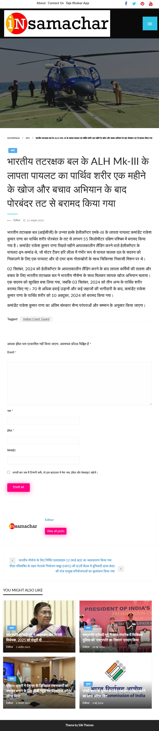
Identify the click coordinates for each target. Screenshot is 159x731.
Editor (17, 220)
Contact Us (56, 3)
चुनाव (88, 684)
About (41, 3)
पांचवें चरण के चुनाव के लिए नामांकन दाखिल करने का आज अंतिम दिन (114, 693)
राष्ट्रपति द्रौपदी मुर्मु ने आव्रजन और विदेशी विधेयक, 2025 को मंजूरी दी (34, 637)
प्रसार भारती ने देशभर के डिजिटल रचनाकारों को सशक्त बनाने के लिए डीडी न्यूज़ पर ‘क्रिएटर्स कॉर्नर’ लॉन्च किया (39, 691)
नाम (10, 411)
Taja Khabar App (77, 3)
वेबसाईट (11, 450)
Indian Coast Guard (36, 319)
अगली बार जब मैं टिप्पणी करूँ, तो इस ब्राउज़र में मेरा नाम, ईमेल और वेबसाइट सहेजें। (55, 472)
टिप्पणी (11, 352)
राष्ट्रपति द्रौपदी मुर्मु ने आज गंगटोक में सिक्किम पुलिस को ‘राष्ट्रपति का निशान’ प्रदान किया (113, 637)
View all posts (55, 531)
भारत (28, 138)
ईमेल (10, 430)
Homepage (13, 138)
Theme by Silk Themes (79, 725)
